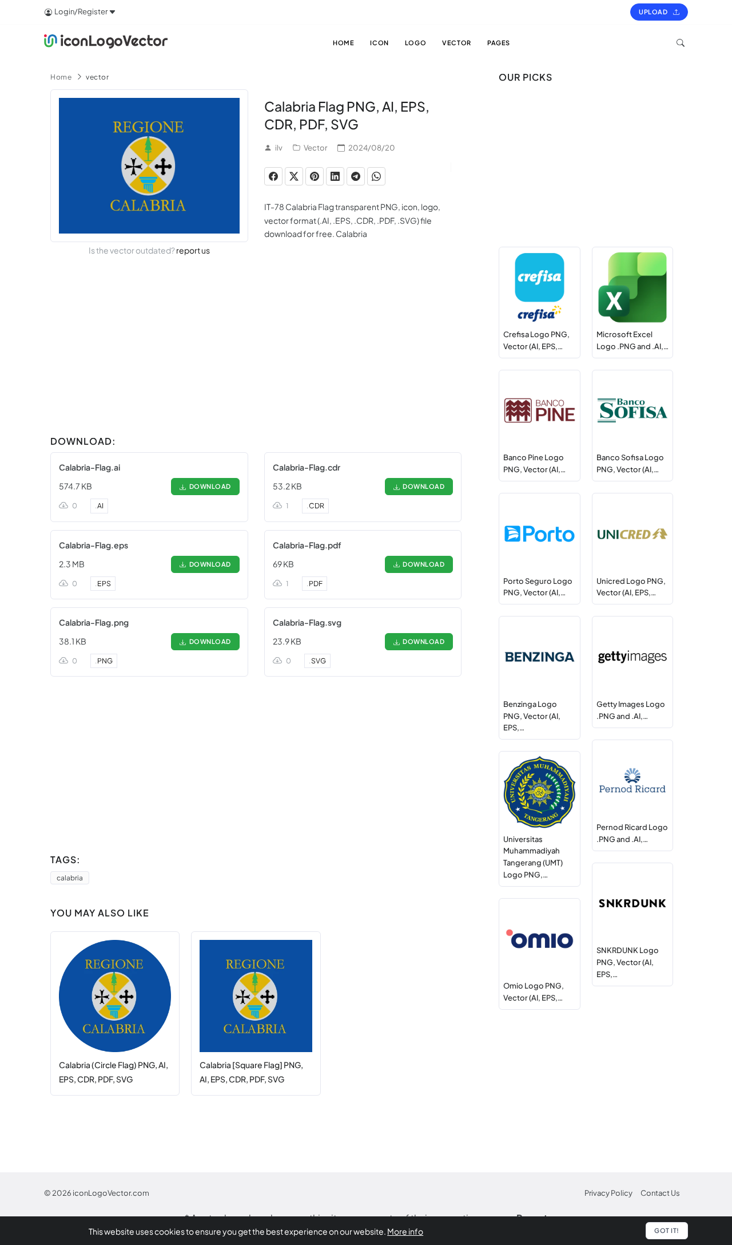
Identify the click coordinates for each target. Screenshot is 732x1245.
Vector (315, 147)
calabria (70, 878)
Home (60, 77)
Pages (498, 42)
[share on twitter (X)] (294, 176)
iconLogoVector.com (111, 1192)
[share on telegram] (356, 176)
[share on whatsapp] (376, 176)
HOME (343, 42)
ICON (379, 42)
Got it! (666, 1230)
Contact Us (660, 1192)
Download (208, 486)
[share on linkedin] (335, 176)
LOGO (415, 42)
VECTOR (456, 42)
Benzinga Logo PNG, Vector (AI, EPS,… (531, 716)
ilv (279, 147)
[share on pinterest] (314, 176)
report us (193, 250)
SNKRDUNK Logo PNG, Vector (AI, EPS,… (627, 962)
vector (97, 77)
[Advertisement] (256, 350)
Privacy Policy (608, 1192)
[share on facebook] (273, 176)
